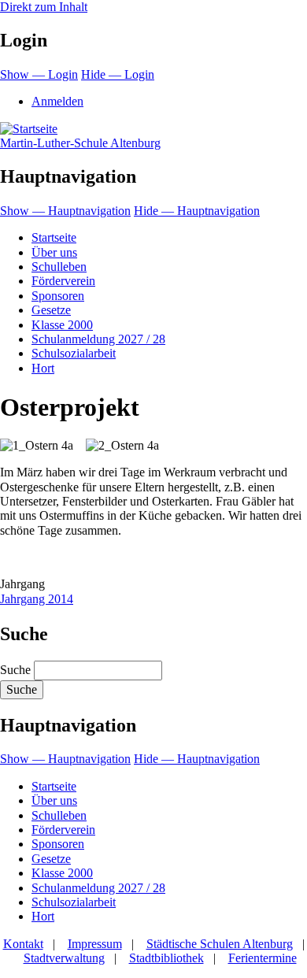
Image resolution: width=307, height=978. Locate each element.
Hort (42, 368)
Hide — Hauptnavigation (197, 210)
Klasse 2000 (62, 325)
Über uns (54, 252)
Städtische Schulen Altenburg (219, 943)
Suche (15, 669)
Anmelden (57, 101)
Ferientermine (262, 958)
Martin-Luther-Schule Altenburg (80, 143)
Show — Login (39, 74)
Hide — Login (117, 74)
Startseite (53, 237)
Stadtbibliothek (166, 958)
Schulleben (59, 266)
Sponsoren (57, 295)
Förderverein (63, 280)
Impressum (95, 943)
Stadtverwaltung (64, 958)
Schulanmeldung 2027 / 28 (98, 339)
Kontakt (23, 943)
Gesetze (51, 310)
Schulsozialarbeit (73, 353)
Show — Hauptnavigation (65, 210)
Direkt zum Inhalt (43, 6)
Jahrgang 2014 (36, 599)
